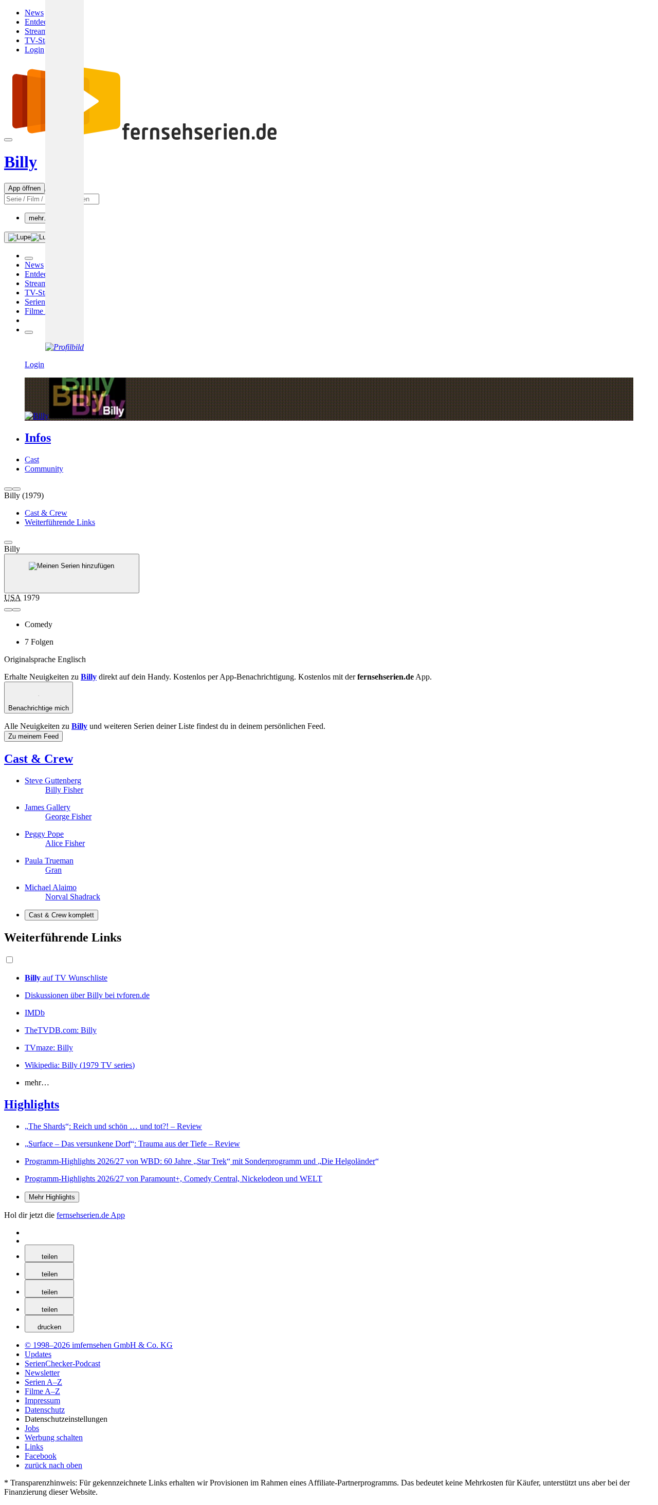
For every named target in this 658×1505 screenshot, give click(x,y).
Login (34, 49)
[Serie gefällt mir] (8, 609)
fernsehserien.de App (91, 1215)
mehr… (39, 218)
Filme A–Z (42, 311)
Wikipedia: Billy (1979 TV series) (80, 1065)
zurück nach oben (53, 1465)
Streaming (41, 31)
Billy (20, 162)
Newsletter (42, 1372)
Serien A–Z (43, 301)
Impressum (42, 1400)
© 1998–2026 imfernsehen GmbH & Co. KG (99, 1345)
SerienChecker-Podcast (62, 1363)
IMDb (35, 1012)
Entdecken (42, 21)
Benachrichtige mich (38, 708)
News (34, 12)
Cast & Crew (38, 758)
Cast (32, 459)
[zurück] (8, 489)
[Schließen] (8, 542)
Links (34, 1446)
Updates (38, 1354)
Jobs (32, 1428)
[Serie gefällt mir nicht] (16, 609)
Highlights (31, 1104)
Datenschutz (45, 1409)
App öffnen (24, 188)
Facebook (41, 1456)
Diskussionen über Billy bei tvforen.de (87, 995)
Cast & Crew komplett (61, 915)
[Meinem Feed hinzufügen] (71, 573)
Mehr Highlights (52, 1197)
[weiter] (16, 489)
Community (44, 468)
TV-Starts (40, 40)
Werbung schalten (54, 1437)
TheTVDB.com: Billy (61, 1030)
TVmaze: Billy (49, 1047)
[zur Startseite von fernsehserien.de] (199, 137)
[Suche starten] (31, 237)
